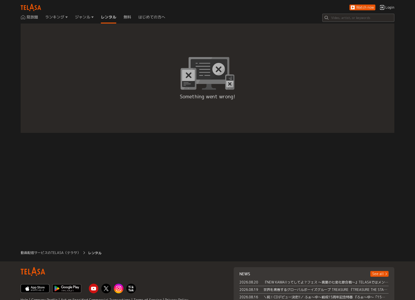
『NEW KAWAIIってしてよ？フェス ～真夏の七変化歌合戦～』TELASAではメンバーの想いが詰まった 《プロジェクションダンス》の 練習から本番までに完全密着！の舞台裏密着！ (326, 282)
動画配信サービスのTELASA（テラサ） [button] (50, 252)
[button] (362, 8)
